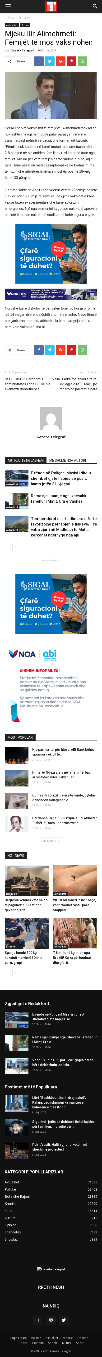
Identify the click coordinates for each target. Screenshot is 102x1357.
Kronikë (10, 946)
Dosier (23, 1343)
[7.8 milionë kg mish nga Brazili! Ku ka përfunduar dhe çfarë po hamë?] (75, 933)
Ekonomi (38, 1343)
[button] (95, 6)
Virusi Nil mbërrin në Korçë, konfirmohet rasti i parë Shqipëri (74, 905)
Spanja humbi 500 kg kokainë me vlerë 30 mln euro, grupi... (23, 958)
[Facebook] (38, 1320)
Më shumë (49, 841)
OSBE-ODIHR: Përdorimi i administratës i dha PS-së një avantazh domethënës (27, 384)
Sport (79, 1343)
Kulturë (67, 1343)
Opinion (82, 1338)
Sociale (25, 25)
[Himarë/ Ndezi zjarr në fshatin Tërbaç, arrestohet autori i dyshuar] (16, 778)
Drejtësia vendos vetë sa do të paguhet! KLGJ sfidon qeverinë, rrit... (26, 905)
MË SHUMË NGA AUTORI (67, 460)
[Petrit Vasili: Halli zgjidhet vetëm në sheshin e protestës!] (16, 1150)
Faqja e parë (18, 1338)
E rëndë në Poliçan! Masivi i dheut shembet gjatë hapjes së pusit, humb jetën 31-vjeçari (61, 478)
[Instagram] (51, 1320)
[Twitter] (64, 1320)
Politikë (36, 1338)
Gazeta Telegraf (22, 50)
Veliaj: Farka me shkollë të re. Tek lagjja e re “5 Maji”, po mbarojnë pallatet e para (74, 384)
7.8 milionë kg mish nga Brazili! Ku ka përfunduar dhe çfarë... (72, 958)
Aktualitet (24, 18)
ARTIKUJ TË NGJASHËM (26, 460)
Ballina (9, 18)
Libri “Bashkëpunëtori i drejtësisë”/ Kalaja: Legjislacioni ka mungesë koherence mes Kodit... (59, 1102)
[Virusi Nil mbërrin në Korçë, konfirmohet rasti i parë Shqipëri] (75, 880)
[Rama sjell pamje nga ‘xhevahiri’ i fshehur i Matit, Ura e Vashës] (16, 501)
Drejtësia (11, 894)
